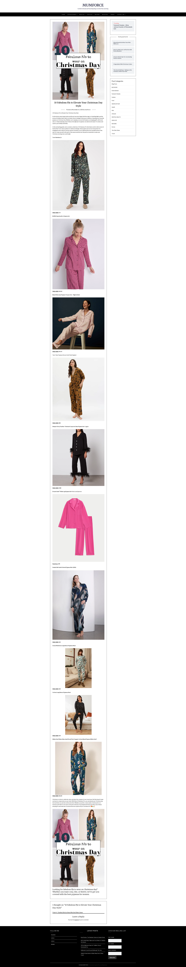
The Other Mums (116, 130)
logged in (76, 919)
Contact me (120, 14)
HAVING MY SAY (116, 103)
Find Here (55, 563)
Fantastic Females (116, 94)
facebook (53, 934)
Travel (112, 14)
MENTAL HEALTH (116, 117)
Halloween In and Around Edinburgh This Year (91, 950)
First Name (111, 937)
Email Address (112, 950)
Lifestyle (89, 14)
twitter (52, 938)
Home (63, 14)
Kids (113, 110)
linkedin (53, 944)
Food (113, 100)
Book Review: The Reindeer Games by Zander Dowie (93, 937)
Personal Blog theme (102, 965)
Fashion (114, 97)
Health (113, 107)
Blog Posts (114, 84)
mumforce (87, 109)
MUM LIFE (81, 14)
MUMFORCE (93, 5)
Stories (113, 127)
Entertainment (72, 14)
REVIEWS (97, 14)
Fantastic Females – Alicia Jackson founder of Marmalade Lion (123, 27)
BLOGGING (105, 14)
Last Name (111, 943)
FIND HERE (55, 212)
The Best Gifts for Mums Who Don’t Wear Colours (70, 912)
